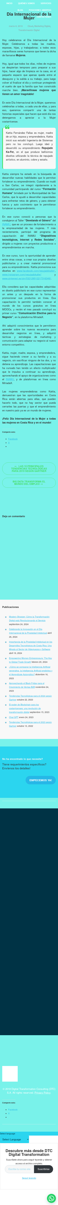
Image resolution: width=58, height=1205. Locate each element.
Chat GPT (13, 717)
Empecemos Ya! (40, 780)
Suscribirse (44, 1169)
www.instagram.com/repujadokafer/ (21, 274)
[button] (51, 1198)
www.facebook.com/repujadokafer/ (36, 270)
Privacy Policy (42, 1092)
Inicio (9, 3)
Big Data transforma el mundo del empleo (29, 483)
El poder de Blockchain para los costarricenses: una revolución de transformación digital (25, 708)
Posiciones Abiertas (40, 10)
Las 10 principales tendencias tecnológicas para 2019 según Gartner (29, 468)
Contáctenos (44, 17)
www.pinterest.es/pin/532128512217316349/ (26, 278)
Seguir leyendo (29, 1177)
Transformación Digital (29, 30)
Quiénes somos (26, 3)
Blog (20, 10)
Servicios (46, 3)
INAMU (6, 224)
